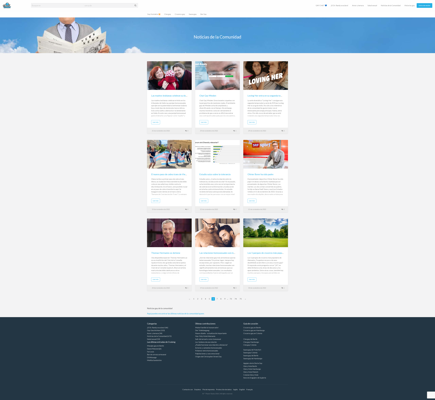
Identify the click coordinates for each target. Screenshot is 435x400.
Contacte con (187, 389)
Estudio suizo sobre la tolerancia (215, 174)
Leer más (155, 122)
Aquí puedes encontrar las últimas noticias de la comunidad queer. (175, 313)
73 (231, 299)
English (242, 389)
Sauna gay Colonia (250, 352)
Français (249, 389)
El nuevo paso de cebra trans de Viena (169, 174)
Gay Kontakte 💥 (153, 14)
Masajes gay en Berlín (155, 346)
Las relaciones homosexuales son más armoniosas (223, 253)
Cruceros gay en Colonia (252, 333)
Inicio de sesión (424, 5)
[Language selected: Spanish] (426, 397)
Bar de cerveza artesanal (156, 354)
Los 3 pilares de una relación (206, 342)
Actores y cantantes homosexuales (208, 348)
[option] (425, 398)
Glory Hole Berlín (250, 366)
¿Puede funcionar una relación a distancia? (211, 345)
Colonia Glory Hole (250, 375)
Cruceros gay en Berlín (252, 327)
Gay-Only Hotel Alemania (205, 336)
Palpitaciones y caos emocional (207, 353)
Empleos (197, 389)
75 (241, 299)
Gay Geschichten (153, 330)
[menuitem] (321, 5)
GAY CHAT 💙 (321, 5)
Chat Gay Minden (207, 95)
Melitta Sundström (154, 360)
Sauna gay (193, 14)
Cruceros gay (180, 14)
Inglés (235, 389)
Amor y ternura (358, 5)
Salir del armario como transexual (208, 339)
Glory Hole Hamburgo (252, 369)
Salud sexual (372, 5)
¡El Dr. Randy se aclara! (339, 5)
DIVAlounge (152, 357)
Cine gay (167, 14)
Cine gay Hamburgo (251, 342)
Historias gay (409, 5)
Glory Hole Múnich (250, 372)
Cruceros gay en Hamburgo (254, 330)
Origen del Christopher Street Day (208, 356)
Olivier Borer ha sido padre (260, 174)
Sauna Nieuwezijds (154, 349)
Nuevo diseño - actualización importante (211, 333)
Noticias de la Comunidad (391, 5)
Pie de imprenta (208, 389)
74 (236, 299)
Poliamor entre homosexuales (206, 351)
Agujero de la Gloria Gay (252, 363)
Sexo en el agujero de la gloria (254, 378)
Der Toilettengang (202, 330)
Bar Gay (203, 14)
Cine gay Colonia (249, 345)
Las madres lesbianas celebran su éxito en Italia (174, 95)
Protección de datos (224, 389)
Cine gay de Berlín (250, 339)
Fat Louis (150, 352)
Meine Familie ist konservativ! (207, 327)
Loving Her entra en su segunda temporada (268, 95)
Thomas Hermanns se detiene (165, 253)
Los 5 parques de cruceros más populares (267, 253)
